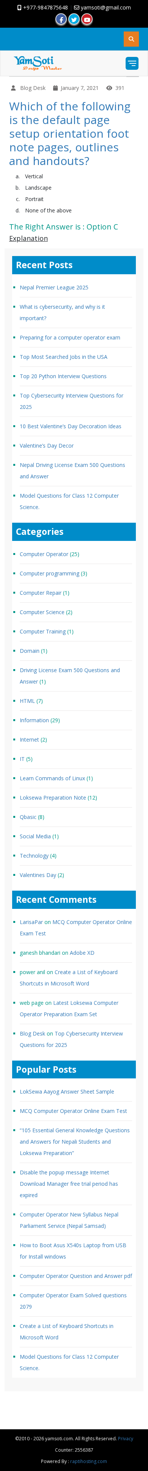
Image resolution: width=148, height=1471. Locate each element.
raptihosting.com (88, 1461)
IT (22, 758)
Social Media (35, 836)
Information (34, 720)
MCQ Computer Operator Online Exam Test (73, 1110)
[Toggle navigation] (132, 63)
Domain (29, 650)
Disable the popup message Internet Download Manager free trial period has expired (69, 1184)
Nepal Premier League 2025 (54, 287)
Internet (29, 739)
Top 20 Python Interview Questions (63, 376)
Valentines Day (38, 875)
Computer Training (43, 631)
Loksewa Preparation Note (53, 797)
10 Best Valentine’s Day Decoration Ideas (70, 426)
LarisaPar (31, 922)
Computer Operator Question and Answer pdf (76, 1275)
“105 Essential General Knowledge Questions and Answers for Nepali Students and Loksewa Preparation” (75, 1142)
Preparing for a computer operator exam (70, 337)
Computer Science (42, 612)
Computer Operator (44, 554)
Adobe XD (82, 952)
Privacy (125, 1438)
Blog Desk (32, 1033)
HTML (27, 700)
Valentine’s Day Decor (47, 445)
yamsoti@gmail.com (105, 7)
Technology (34, 855)
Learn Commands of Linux (52, 778)
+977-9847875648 (45, 7)
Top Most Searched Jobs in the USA (63, 356)
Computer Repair (40, 592)
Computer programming (49, 573)
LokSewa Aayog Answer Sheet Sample (67, 1091)
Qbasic (28, 816)
